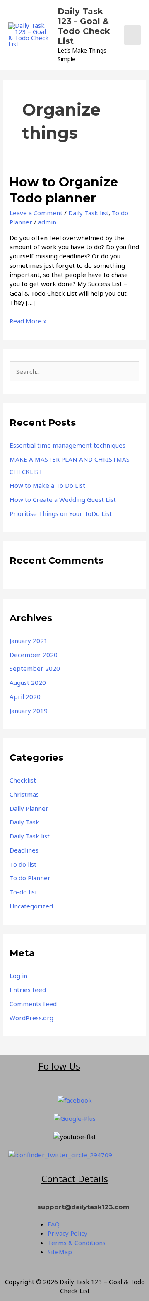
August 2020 (28, 682)
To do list (23, 864)
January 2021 (29, 640)
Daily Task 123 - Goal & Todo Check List (84, 26)
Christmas (24, 794)
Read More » (28, 320)
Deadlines (24, 850)
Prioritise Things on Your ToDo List (61, 513)
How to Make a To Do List (47, 485)
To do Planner (30, 878)
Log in (18, 975)
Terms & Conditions (77, 1242)
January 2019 (29, 710)
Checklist (23, 780)
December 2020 (34, 654)
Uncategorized (31, 906)
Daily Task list (88, 213)
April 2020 (25, 696)
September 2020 (35, 668)
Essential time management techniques (67, 445)
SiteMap (60, 1252)
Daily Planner (29, 808)
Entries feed (28, 989)
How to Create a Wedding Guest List (63, 499)
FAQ (54, 1224)
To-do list (23, 892)
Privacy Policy (67, 1233)
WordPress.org (31, 1018)
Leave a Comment (36, 213)
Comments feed (33, 1004)
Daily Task (24, 822)
